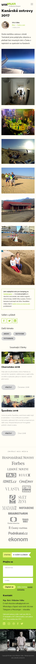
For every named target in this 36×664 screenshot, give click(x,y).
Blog (13, 25)
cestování (19, 334)
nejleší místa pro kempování (21, 304)
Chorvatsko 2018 (10, 367)
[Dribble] (14, 623)
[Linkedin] (15, 320)
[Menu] (31, 4)
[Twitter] (9, 320)
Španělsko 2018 (9, 411)
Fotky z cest (21, 25)
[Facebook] (3, 320)
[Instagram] (9, 623)
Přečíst (8, 387)
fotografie (8, 338)
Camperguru (7, 294)
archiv (6, 334)
